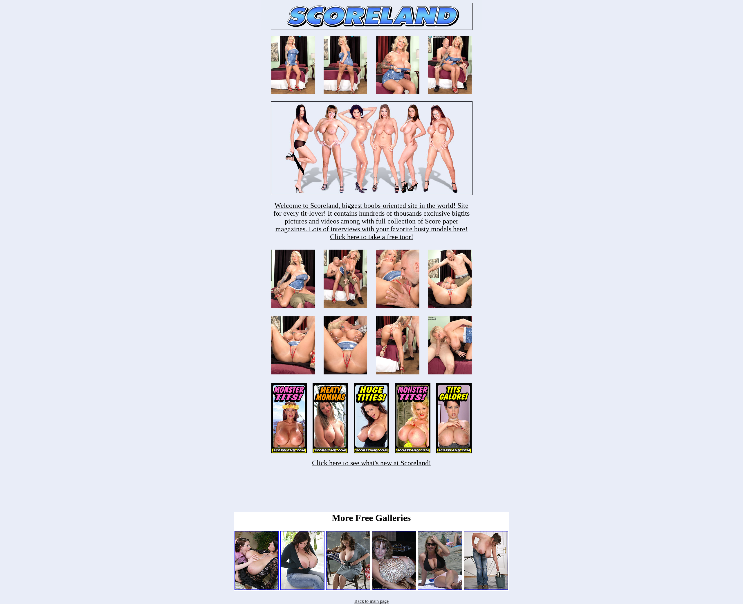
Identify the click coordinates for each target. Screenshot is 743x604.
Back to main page (371, 601)
